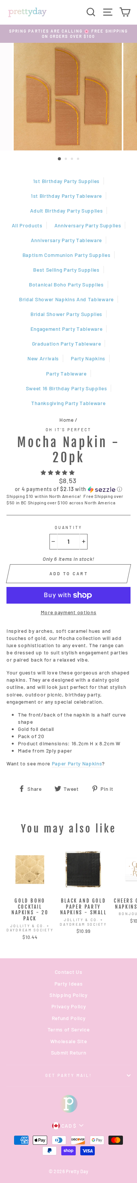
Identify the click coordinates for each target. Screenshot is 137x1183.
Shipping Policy (68, 995)
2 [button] (66, 159)
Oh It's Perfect (69, 429)
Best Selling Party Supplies (66, 269)
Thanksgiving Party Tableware (68, 403)
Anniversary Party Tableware (66, 240)
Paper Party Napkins (77, 763)
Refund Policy (69, 1018)
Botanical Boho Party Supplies (66, 284)
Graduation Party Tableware (66, 343)
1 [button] (60, 159)
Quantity (68, 527)
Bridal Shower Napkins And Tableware (66, 299)
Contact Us (69, 972)
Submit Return (68, 1052)
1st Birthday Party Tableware (66, 195)
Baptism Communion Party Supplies (66, 255)
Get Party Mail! (68, 1075)
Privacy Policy (68, 1006)
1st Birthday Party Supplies (66, 181)
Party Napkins (88, 358)
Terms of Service (69, 1029)
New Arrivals (43, 358)
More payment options (69, 612)
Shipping (15, 496)
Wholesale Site (68, 1041)
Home (66, 419)
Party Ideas (68, 983)
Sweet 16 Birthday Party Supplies (66, 388)
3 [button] (73, 159)
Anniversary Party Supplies (87, 225)
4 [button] (79, 159)
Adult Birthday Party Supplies (66, 210)
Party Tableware (66, 373)
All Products (27, 225)
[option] (68, 33)
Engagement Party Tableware (66, 328)
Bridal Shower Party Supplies (66, 314)
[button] (58, 472)
